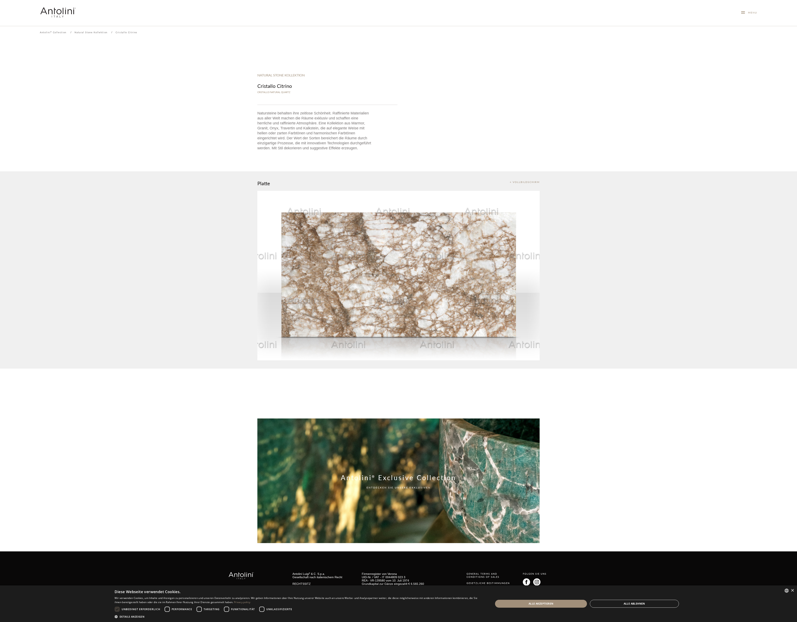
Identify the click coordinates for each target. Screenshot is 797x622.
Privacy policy (242, 602)
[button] (298, 616)
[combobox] (787, 591)
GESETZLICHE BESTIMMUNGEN (488, 583)
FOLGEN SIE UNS (534, 573)
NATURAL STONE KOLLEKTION (281, 75)
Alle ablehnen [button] (634, 603)
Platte (263, 183)
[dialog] (398, 603)
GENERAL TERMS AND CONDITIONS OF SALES (483, 575)
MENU (751, 12)
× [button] (792, 590)
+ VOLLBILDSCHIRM (525, 182)
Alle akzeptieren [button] (541, 603)
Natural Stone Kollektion (91, 32)
